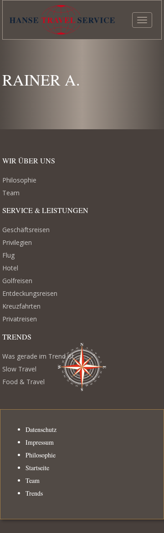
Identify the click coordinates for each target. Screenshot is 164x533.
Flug (8, 255)
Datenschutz (41, 429)
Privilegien (17, 242)
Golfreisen (17, 280)
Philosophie (19, 180)
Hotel (10, 268)
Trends (34, 493)
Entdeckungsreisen (29, 293)
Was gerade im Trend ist (38, 356)
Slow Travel (19, 369)
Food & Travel (23, 381)
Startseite (37, 467)
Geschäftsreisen (26, 229)
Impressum (40, 442)
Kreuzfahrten (21, 306)
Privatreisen (19, 319)
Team (11, 192)
